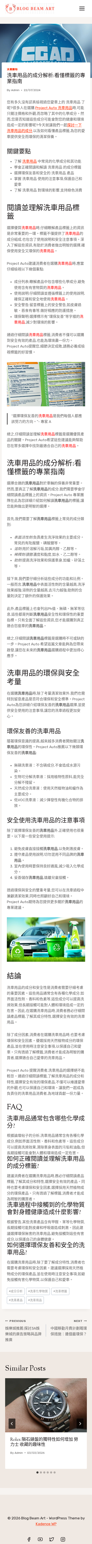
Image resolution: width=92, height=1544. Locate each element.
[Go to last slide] (12, 1424)
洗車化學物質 (38, 1291)
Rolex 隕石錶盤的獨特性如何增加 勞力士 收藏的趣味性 (44, 1442)
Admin (15, 90)
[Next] (80, 1424)
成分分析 (16, 1291)
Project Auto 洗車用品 (53, 108)
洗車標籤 (60, 1291)
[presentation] (46, 1405)
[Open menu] (82, 8)
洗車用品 (29, 161)
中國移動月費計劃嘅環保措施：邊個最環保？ (68, 1327)
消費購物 (12, 69)
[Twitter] (51, 1539)
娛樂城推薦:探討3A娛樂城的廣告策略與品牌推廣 (23, 1330)
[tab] (37, 1472)
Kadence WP (46, 1524)
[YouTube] (40, 1539)
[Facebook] (29, 1539)
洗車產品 (16, 1300)
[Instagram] (63, 1539)
